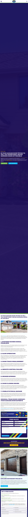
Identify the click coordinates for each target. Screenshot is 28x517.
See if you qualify (13, 163)
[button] (26, 1)
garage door (4, 335)
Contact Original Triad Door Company (7, 408)
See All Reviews (14, 445)
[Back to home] (14, 1)
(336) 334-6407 (9, 160)
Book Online (4, 163)
